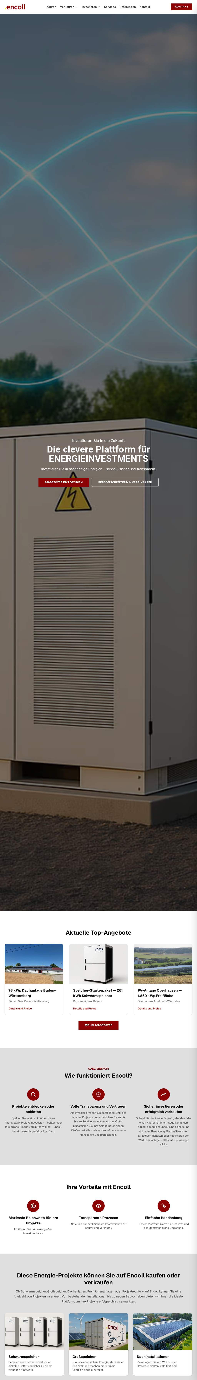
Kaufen (51, 7)
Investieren (89, 7)
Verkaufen (67, 7)
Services (110, 7)
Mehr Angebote (98, 1025)
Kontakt (145, 7)
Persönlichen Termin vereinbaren (125, 482)
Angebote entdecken (64, 482)
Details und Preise (20, 1008)
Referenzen (128, 7)
